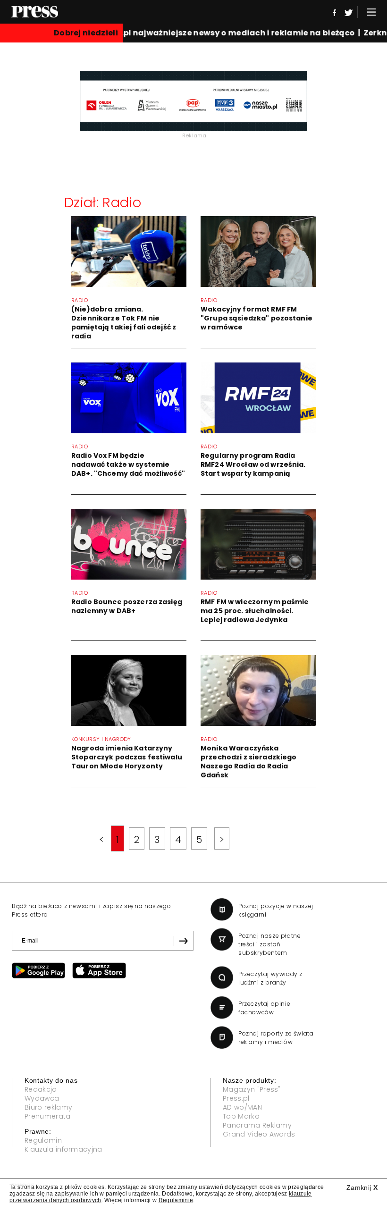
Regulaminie (176, 1200)
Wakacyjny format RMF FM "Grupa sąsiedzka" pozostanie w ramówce (256, 318)
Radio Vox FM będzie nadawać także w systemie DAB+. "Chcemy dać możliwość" (128, 464)
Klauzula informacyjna (63, 1149)
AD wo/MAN (242, 1107)
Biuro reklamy (48, 1107)
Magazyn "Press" (252, 1089)
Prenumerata (48, 1116)
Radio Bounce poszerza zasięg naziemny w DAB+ (126, 606)
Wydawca (42, 1098)
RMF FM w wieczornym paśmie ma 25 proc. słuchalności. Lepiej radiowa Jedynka (255, 610)
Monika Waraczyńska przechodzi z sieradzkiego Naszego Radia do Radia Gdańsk (249, 761)
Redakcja (41, 1089)
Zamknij (362, 1187)
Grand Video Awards (259, 1134)
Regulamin (43, 1140)
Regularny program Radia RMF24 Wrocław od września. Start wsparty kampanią (253, 464)
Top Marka (241, 1116)
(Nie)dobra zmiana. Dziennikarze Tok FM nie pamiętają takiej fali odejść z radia (123, 322)
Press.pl (236, 1098)
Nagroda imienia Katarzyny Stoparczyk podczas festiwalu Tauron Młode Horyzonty (126, 757)
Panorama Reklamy (257, 1125)
